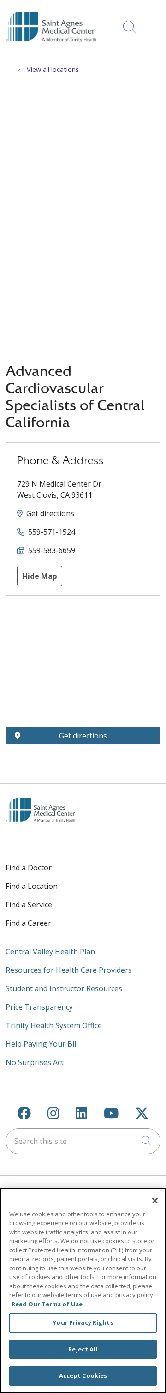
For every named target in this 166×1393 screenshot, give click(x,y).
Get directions (50, 513)
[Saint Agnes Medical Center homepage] (55, 50)
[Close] (155, 1201)
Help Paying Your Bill (42, 1044)
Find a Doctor (29, 868)
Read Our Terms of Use (47, 1304)
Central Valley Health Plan (50, 952)
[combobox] (83, 1141)
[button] (152, 24)
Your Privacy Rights (83, 1322)
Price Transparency (39, 1007)
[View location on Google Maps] (83, 661)
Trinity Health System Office (54, 1025)
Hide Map (39, 576)
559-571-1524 (51, 532)
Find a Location (32, 886)
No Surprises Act (35, 1062)
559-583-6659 (51, 550)
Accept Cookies (83, 1375)
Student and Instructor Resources (64, 988)
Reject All (82, 1349)
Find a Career (28, 923)
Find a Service (29, 904)
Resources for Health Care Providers (69, 970)
